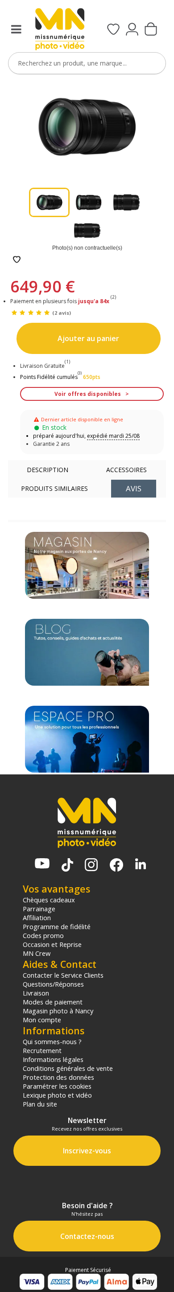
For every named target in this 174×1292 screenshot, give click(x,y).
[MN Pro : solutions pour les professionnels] (87, 739)
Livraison (36, 992)
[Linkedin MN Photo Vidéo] (140, 864)
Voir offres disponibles (87, 394)
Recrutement (42, 1050)
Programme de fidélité (57, 926)
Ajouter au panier (88, 338)
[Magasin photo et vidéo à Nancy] (87, 565)
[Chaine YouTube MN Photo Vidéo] (42, 864)
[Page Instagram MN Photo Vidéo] (91, 865)
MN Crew (36, 953)
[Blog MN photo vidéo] (87, 652)
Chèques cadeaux (49, 899)
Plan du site (40, 1103)
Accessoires (126, 469)
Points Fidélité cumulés (49, 377)
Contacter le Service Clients (63, 975)
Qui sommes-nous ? (52, 1041)
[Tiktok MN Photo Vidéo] (67, 865)
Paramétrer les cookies (57, 1086)
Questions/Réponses (53, 983)
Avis (133, 488)
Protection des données (58, 1077)
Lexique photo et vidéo (57, 1094)
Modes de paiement (53, 1001)
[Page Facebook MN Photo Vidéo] (116, 865)
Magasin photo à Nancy (58, 1010)
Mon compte (42, 1019)
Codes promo (43, 935)
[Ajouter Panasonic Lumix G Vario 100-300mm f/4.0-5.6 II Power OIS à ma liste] (16, 260)
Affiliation (37, 917)
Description (47, 469)
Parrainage (39, 908)
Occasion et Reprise (52, 944)
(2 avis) (61, 312)
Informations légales (53, 1059)
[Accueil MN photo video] (60, 30)
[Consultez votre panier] (151, 29)
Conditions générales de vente (68, 1068)
